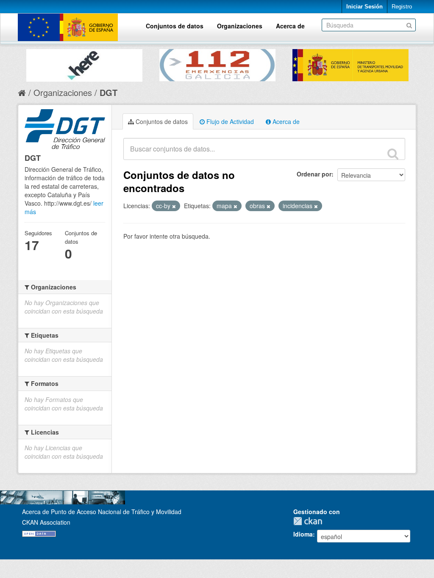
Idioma (303, 534)
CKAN (309, 521)
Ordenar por (314, 174)
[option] (84, 63)
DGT (108, 92)
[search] (393, 153)
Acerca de (290, 26)
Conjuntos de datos (174, 26)
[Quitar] (174, 206)
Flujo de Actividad (229, 121)
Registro (402, 6)
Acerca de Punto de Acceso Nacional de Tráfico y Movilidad (101, 511)
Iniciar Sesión (364, 6)
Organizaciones (239, 26)
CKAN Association (46, 522)
